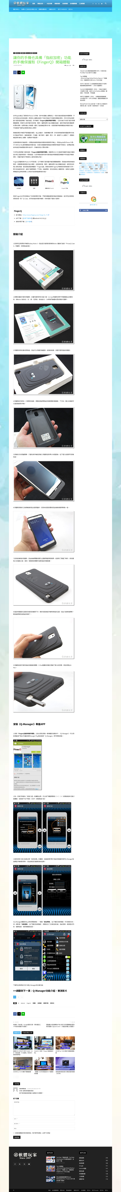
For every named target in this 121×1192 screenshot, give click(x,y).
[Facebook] (93, 3)
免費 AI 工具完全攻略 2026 (29, 9)
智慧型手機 (45, 1003)
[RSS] (96, 3)
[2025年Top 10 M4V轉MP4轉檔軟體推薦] (65, 1043)
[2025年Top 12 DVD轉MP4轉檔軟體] (23, 1063)
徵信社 (83, 163)
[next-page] (17, 1077)
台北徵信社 (90, 163)
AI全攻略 (49, 3)
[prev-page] (14, 1077)
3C (14, 53)
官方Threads (62, 9)
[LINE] (23, 72)
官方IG (71, 9)
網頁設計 (82, 174)
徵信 (99, 167)
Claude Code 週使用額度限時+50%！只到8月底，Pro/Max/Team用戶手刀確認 (93, 71)
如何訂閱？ (93, 205)
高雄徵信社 (91, 165)
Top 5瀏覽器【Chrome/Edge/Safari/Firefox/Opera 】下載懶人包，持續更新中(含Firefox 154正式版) (93, 78)
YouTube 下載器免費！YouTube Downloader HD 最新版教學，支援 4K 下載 (65, 1159)
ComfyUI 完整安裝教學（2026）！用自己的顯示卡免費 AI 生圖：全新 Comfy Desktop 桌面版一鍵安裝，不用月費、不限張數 (93, 91)
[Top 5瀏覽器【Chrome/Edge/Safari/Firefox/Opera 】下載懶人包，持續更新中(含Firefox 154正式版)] (50, 1168)
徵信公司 (94, 167)
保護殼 (34, 1003)
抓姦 (99, 165)
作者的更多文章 (27, 1033)
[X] (99, 3)
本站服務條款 (55, 1190)
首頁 (33, 3)
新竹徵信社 (97, 163)
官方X (106, 1190)
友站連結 (83, 1190)
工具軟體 (82, 3)
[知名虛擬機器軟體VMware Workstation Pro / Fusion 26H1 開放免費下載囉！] (50, 1179)
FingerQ (29, 1003)
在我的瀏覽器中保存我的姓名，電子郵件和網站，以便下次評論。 (33, 1133)
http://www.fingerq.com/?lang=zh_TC (35, 215)
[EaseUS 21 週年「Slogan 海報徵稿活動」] (44, 1043)
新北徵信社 (88, 170)
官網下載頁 (26, 218)
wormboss (22, 1088)
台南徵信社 (83, 165)
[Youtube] (101, 3)
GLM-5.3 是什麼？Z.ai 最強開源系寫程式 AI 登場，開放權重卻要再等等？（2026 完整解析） (94, 84)
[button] (106, 4)
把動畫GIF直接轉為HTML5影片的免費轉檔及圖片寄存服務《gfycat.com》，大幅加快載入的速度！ (60, 1025)
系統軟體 (65, 3)
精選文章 (40, 3)
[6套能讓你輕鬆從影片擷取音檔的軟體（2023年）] (65, 1063)
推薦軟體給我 (43, 9)
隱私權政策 (68, 1190)
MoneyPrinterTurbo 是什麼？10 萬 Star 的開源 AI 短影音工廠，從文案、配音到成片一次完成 (93, 104)
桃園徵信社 (96, 170)
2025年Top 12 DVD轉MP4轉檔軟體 (22, 1071)
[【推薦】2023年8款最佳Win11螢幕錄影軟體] (44, 1063)
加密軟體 (39, 1003)
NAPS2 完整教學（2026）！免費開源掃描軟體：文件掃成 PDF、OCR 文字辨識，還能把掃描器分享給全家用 (94, 98)
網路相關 (57, 3)
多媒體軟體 (73, 3)
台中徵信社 (104, 163)
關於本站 (16, 9)
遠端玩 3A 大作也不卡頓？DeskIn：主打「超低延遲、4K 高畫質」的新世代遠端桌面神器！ (23, 1052)
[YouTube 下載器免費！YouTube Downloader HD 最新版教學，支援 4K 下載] (50, 1160)
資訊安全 (35, 53)
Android (23, 1003)
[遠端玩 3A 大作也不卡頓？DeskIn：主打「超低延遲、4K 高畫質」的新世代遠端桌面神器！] (23, 1043)
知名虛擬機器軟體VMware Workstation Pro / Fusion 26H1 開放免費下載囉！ (65, 1178)
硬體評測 (23, 53)
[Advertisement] (60, 25)
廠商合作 (18, 53)
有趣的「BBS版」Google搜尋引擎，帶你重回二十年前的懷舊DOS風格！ (27, 1025)
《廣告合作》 (52, 9)
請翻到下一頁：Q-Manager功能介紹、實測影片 (41, 990)
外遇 (94, 169)
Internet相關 (29, 53)
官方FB (101, 1190)
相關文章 (17, 1033)
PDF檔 (28, 221)
